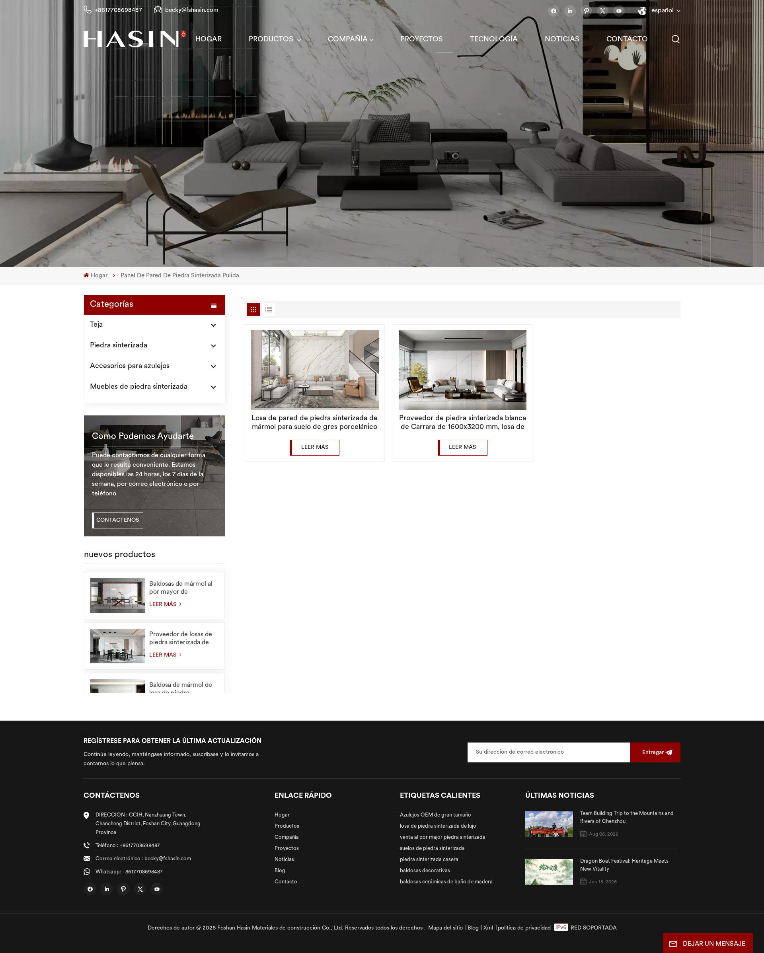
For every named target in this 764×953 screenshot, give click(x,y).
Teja (96, 325)
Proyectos (421, 39)
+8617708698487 (118, 11)
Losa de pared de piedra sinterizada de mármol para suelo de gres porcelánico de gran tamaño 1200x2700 (314, 423)
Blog (280, 870)
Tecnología (494, 39)
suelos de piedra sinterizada (432, 848)
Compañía (348, 39)
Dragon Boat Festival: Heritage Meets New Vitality (624, 865)
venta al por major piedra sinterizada (442, 837)
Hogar (208, 39)
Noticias (562, 39)
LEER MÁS (163, 605)
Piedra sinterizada (118, 345)
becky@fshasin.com (191, 11)
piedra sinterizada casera (429, 859)
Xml (488, 928)
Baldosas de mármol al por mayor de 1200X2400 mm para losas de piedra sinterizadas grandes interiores (180, 588)
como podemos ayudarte (143, 436)
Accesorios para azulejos (130, 366)
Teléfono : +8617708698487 (128, 845)
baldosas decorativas (425, 870)
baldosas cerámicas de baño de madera (446, 882)
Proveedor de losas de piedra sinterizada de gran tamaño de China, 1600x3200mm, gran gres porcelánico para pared (181, 639)
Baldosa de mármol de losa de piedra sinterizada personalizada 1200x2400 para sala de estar (183, 689)
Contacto (627, 39)
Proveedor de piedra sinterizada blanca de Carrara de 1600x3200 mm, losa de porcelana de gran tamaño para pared (462, 423)
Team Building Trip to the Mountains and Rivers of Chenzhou (627, 817)
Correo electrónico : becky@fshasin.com (143, 858)
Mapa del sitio (445, 928)
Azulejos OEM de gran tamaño (435, 815)
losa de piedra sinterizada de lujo (438, 826)
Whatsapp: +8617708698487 (129, 872)
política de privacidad (524, 928)
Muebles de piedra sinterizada (138, 387)
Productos (272, 39)
